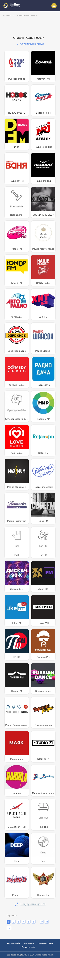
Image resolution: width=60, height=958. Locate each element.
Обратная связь (45, 943)
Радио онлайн (13, 943)
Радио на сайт (28, 947)
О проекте (29, 943)
